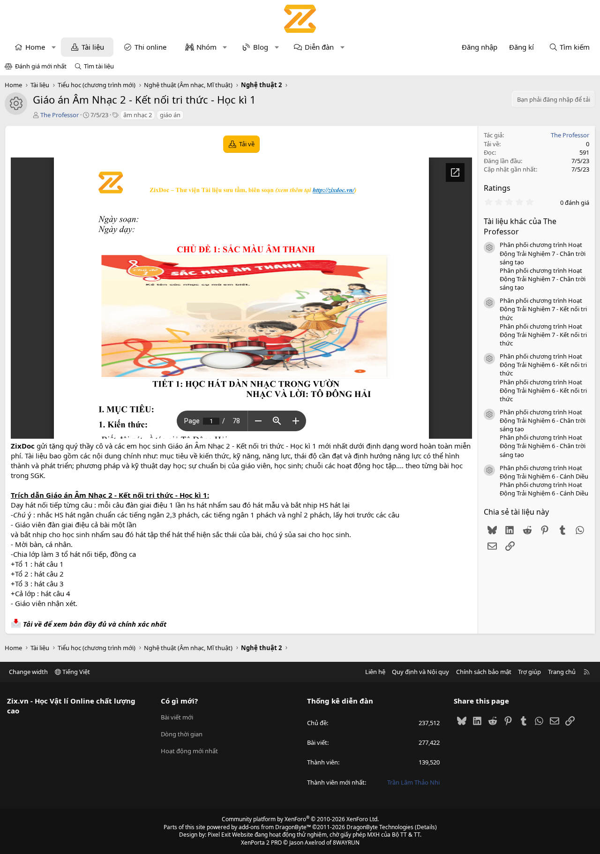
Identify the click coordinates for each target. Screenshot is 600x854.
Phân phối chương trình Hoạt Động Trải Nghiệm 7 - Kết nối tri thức (543, 309)
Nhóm (206, 47)
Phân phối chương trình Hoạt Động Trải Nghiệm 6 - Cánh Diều (544, 472)
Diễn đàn (319, 47)
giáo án (170, 115)
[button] (53, 47)
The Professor (59, 115)
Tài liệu (93, 47)
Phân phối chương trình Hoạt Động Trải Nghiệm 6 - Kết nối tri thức (543, 364)
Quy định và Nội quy (420, 671)
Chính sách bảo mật (483, 671)
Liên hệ (375, 671)
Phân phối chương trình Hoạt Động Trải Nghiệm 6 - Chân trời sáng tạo (542, 420)
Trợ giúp (529, 671)
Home (35, 47)
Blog (260, 47)
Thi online (150, 47)
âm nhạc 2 (137, 115)
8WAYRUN (346, 843)
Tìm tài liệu (99, 66)
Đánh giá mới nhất (41, 66)
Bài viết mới (177, 717)
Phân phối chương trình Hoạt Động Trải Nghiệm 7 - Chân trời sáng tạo (542, 253)
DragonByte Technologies (379, 827)
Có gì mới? (179, 700)
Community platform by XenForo (300, 819)
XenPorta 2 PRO (261, 843)
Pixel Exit (219, 835)
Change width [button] (28, 671)
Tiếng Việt (75, 671)
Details (426, 827)
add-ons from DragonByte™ (275, 827)
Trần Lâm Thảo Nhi (413, 782)
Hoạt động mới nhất (189, 751)
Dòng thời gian (181, 734)
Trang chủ (562, 671)
